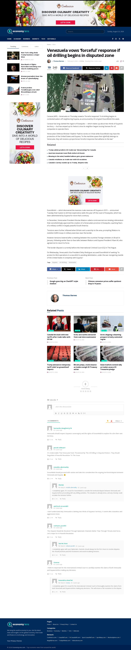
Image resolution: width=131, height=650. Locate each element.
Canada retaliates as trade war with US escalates (68, 159)
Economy (17, 39)
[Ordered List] (67, 413)
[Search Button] (102, 31)
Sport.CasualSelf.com (88, 637)
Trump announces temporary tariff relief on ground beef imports (58, 367)
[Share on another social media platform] (121, 68)
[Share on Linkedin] (106, 68)
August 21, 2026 (106, 342)
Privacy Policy (64, 624)
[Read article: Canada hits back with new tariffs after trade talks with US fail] (59, 324)
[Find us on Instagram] (116, 38)
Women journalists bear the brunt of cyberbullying (31, 77)
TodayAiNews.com (64, 640)
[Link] (78, 413)
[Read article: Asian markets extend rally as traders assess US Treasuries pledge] (112, 354)
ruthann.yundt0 (70, 546)
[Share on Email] (116, 68)
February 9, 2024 (73, 61)
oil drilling (63, 262)
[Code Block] (76, 413)
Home (9, 39)
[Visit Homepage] (18, 31)
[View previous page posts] (83, 168)
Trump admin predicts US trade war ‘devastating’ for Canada (72, 150)
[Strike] (64, 413)
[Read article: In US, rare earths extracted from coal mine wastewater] (85, 324)
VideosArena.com (77, 640)
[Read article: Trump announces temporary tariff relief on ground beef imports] (59, 354)
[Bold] (55, 413)
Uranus (68, 583)
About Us (55, 624)
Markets (35, 39)
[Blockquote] (73, 413)
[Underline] (61, 413)
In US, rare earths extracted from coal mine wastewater (85, 336)
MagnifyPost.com (52, 640)
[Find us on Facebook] (112, 38)
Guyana (54, 262)
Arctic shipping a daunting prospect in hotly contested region (111, 337)
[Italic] (58, 413)
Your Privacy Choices (14, 641)
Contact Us (73, 624)
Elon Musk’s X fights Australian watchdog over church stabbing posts (31, 66)
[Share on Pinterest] (111, 68)
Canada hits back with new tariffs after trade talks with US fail (58, 337)
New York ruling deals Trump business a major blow (30, 55)
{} (81, 413)
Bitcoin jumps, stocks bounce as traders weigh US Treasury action (85, 367)
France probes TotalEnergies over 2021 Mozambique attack (30, 90)
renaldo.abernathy (71, 487)
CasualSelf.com (63, 637)
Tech (43, 39)
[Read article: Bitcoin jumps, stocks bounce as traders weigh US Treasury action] (85, 354)
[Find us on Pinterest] (123, 38)
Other (54, 44)
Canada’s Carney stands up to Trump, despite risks (68, 163)
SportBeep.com (101, 637)
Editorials (51, 39)
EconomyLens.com (18, 647)
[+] (84, 413)
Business (26, 39)
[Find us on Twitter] (119, 38)
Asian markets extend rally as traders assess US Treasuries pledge (111, 367)
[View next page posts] (87, 168)
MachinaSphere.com (114, 637)
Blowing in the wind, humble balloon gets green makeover (71, 156)
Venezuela (72, 262)
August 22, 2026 (53, 342)
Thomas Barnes (58, 61)
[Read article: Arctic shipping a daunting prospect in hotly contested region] (112, 324)
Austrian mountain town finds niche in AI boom (67, 153)
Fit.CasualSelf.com (74, 637)
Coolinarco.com (51, 637)
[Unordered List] (70, 413)
